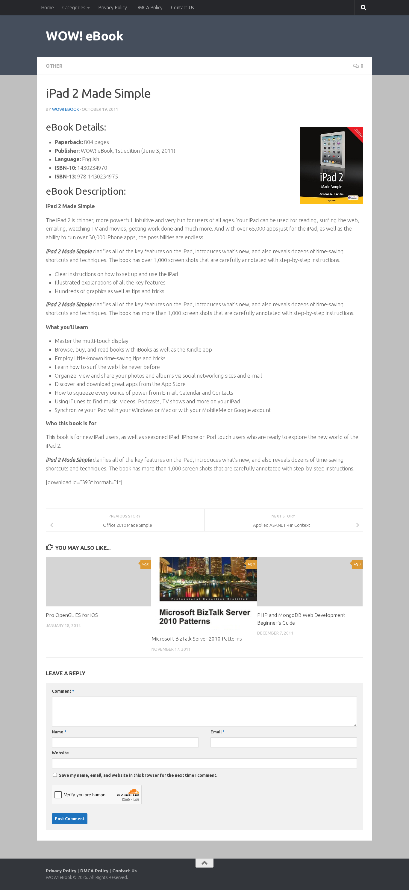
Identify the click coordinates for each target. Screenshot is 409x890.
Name (59, 731)
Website (60, 752)
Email (217, 731)
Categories (73, 7)
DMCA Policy (149, 7)
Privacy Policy (112, 7)
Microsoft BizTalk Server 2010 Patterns (197, 638)
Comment (63, 691)
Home (47, 7)
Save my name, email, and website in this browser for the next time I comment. (138, 775)
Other (54, 66)
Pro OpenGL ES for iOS (72, 615)
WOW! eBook (84, 36)
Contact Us (182, 7)
